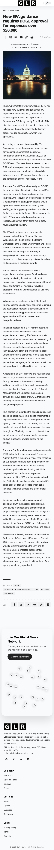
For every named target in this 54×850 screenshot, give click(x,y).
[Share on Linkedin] (16, 37)
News (5, 11)
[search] (40, 3)
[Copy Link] (26, 37)
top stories (8, 593)
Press (6, 788)
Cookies (7, 836)
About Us (8, 775)
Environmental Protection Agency (17, 589)
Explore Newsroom (20, 656)
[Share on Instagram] (10, 37)
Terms (6, 832)
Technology (9, 814)
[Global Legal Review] (27, 3)
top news (45, 589)
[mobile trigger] (5, 3)
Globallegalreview (20, 44)
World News (14, 11)
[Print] (32, 37)
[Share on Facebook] (5, 37)
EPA (36, 589)
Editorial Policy (10, 779)
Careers (7, 784)
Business (8, 810)
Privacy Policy (10, 827)
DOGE (17, 586)
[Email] (21, 37)
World (6, 801)
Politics (7, 805)
